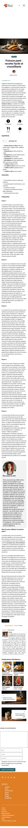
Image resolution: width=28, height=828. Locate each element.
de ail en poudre (12, 171)
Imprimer (5, 621)
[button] (19, 5)
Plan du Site (4, 811)
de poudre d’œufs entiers (14, 155)
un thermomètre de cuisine (11, 193)
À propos (4, 629)
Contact (3, 808)
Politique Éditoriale (6, 817)
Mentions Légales (6, 813)
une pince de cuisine (9, 187)
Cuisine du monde (9, 790)
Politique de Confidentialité (8, 815)
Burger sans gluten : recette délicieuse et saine (20, 715)
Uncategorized (8, 798)
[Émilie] (5, 636)
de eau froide (11, 156)
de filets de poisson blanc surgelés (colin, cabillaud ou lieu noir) (13, 147)
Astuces (6, 789)
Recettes (14, 56)
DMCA (3, 819)
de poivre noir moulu (14, 166)
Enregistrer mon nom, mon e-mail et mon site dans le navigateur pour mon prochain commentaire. (13, 763)
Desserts (7, 792)
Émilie (15, 75)
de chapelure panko (13, 158)
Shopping (7, 796)
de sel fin (11, 164)
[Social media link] (2, 777)
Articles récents (11, 629)
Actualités (7, 787)
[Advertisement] (14, 24)
